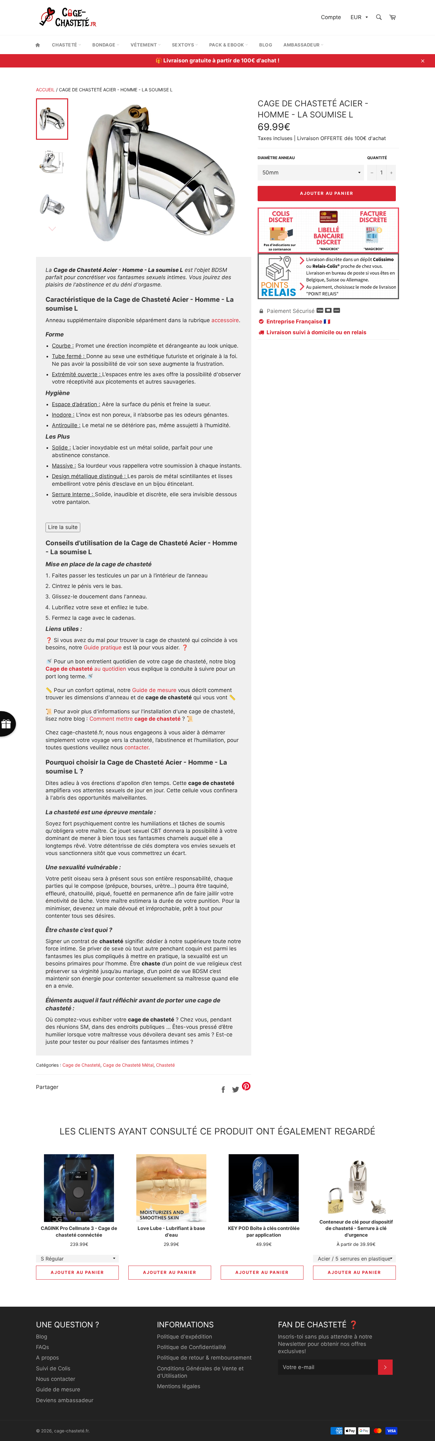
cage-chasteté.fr (71, 1430)
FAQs (42, 1347)
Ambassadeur (302, 44)
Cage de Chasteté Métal (128, 1065)
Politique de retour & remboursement (204, 1357)
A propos (47, 1357)
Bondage (104, 44)
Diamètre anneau (276, 157)
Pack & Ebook (227, 44)
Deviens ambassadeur (64, 1400)
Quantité (377, 157)
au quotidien (86, 669)
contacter (136, 747)
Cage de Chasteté (81, 1065)
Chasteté (65, 44)
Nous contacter (55, 1379)
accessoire (225, 320)
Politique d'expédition (184, 1336)
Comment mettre (135, 719)
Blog (265, 44)
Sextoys (183, 44)
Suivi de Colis (53, 1368)
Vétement (144, 44)
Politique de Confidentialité (191, 1347)
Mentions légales (178, 1386)
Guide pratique (103, 647)
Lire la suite (63, 527)
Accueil (45, 89)
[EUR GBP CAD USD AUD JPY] (358, 18)
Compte (331, 17)
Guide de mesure (154, 690)
